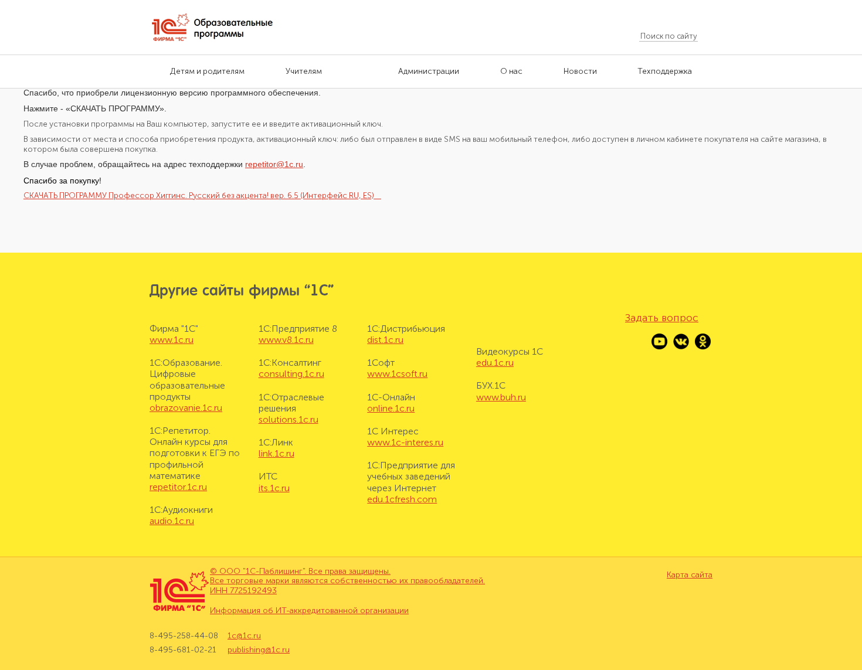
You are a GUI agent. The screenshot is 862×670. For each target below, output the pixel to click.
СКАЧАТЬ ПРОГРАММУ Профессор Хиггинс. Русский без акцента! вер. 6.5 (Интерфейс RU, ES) (202, 195)
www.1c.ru (172, 339)
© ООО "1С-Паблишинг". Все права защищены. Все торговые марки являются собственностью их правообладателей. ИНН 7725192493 (347, 581)
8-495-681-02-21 (183, 650)
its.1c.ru (274, 488)
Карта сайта (689, 575)
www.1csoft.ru (397, 373)
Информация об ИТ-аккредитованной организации (309, 610)
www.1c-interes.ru (405, 442)
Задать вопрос (661, 317)
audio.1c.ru (172, 520)
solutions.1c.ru (288, 419)
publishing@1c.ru (259, 650)
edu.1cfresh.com (402, 499)
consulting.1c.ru (291, 373)
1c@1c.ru (244, 636)
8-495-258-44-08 (184, 636)
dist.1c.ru (385, 339)
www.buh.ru (501, 397)
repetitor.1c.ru (178, 486)
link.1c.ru (276, 453)
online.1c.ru (391, 408)
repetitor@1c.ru (274, 164)
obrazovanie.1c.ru (186, 407)
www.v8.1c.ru (286, 339)
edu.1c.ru (495, 362)
